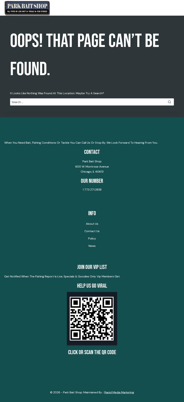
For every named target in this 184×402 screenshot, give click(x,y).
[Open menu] (175, 8)
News (92, 246)
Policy (92, 238)
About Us (92, 224)
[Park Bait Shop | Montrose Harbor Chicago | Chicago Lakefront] (27, 8)
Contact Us (92, 231)
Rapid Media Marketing (119, 392)
